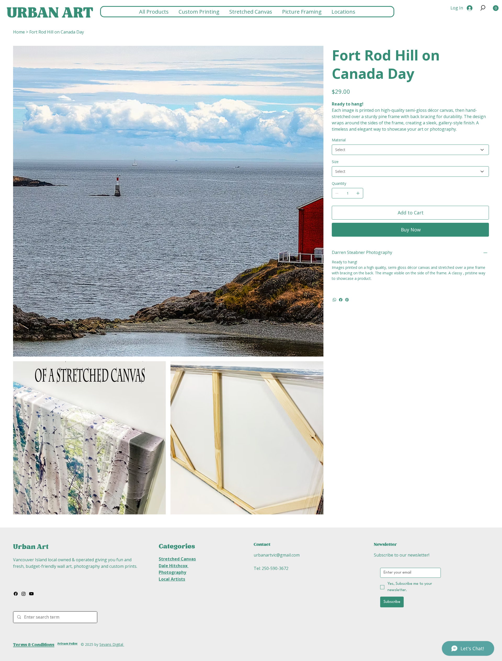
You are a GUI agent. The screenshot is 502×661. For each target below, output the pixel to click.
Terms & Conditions (33, 645)
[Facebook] (340, 299)
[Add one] (358, 193)
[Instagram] (23, 593)
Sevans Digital (111, 644)
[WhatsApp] (334, 299)
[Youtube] (31, 593)
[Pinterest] (347, 299)
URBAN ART (50, 13)
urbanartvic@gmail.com (277, 555)
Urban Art (30, 547)
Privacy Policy (68, 643)
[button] (483, 8)
